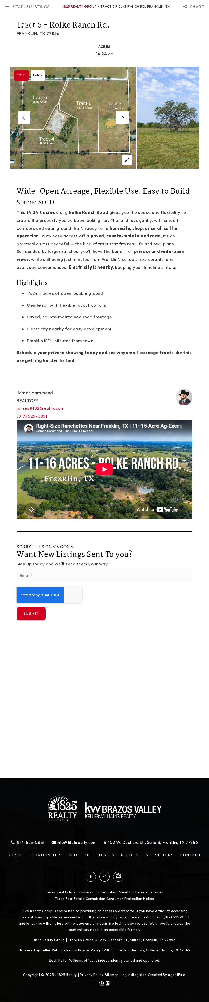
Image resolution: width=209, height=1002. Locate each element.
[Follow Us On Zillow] (118, 877)
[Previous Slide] (24, 117)
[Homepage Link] (29, 17)
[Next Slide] (122, 117)
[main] (104, 389)
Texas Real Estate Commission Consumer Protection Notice (104, 898)
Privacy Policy (91, 974)
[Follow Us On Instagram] (104, 877)
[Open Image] (73, 118)
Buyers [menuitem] (16, 855)
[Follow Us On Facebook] (91, 877)
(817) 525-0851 (32, 416)
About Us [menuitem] (80, 855)
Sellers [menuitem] (164, 855)
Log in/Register (133, 974)
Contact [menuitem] (190, 855)
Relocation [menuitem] (135, 855)
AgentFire (176, 974)
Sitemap (112, 974)
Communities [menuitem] (46, 855)
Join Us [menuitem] (106, 855)
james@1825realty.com (40, 408)
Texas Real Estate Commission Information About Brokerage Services (104, 892)
